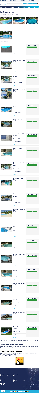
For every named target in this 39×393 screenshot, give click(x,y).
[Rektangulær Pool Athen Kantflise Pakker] (6, 168)
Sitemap (14, 381)
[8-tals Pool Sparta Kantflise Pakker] (6, 332)
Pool (1, 7)
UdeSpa (6, 7)
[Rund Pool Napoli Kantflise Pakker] (6, 259)
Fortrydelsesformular (15, 380)
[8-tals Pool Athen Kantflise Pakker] (6, 288)
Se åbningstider (33, 3)
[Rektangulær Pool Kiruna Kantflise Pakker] (6, 183)
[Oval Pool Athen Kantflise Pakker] (6, 110)
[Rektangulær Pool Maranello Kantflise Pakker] (6, 50)
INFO (32, 62)
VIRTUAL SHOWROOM (27, 3)
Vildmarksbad (12, 7)
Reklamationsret (15, 379)
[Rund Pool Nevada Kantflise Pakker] (6, 80)
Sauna (19, 7)
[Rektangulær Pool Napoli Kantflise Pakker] (6, 199)
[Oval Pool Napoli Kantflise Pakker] (6, 139)
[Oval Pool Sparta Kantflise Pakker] (6, 153)
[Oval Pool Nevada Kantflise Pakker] (6, 65)
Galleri (14, 378)
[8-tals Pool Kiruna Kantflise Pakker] (6, 303)
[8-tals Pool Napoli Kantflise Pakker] (6, 317)
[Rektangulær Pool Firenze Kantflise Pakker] (6, 94)
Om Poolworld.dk (15, 376)
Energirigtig (36, 7)
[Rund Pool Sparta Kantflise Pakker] (6, 274)
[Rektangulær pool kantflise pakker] (6, 20)
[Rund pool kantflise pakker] (32, 20)
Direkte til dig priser (15, 374)
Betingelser (14, 373)
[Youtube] (4, 384)
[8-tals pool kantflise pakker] (6, 35)
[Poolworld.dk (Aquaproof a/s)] (3, 4)
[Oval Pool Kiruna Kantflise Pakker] (6, 124)
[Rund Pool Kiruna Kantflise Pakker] (6, 245)
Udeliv (24, 7)
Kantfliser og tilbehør (5, 366)
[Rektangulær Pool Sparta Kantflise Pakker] (6, 214)
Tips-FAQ (14, 375)
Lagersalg (29, 7)
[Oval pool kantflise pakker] (19, 20)
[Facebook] (1, 384)
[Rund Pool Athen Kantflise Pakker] (6, 230)
